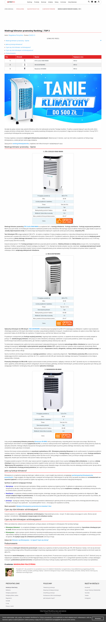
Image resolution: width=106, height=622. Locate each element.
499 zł (75, 65)
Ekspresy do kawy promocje (51, 590)
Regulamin (9, 598)
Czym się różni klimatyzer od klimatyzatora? (19, 50)
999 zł (75, 69)
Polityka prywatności (11, 593)
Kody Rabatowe (72, 2)
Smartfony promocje (49, 593)
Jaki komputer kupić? (49, 598)
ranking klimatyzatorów (21, 143)
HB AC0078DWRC (40, 65)
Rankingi (29, 2)
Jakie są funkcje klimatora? (14, 44)
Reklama (8, 590)
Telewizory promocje (49, 587)
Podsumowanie (11, 53)
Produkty (36, 2)
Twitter (87, 595)
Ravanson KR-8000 (40, 69)
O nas (7, 603)
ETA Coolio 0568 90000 (42, 61)
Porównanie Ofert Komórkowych (52, 595)
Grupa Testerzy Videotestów (92, 590)
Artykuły (50, 2)
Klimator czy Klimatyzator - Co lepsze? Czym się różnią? (30, 540)
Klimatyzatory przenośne (48, 9)
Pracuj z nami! (10, 606)
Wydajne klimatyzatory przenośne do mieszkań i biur (33, 506)
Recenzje (43, 2)
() (31, 35)
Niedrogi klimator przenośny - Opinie (17, 41)
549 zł (75, 61)
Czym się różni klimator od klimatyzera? (18, 47)
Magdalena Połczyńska (16, 35)
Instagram (88, 598)
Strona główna (20, 9)
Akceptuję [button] (98, 618)
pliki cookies (18, 617)
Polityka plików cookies (12, 595)
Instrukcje (63, 2)
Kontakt (8, 601)
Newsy (56, 2)
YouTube (87, 593)
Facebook (87, 587)
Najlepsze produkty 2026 (33, 9)
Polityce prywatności (46, 617)
